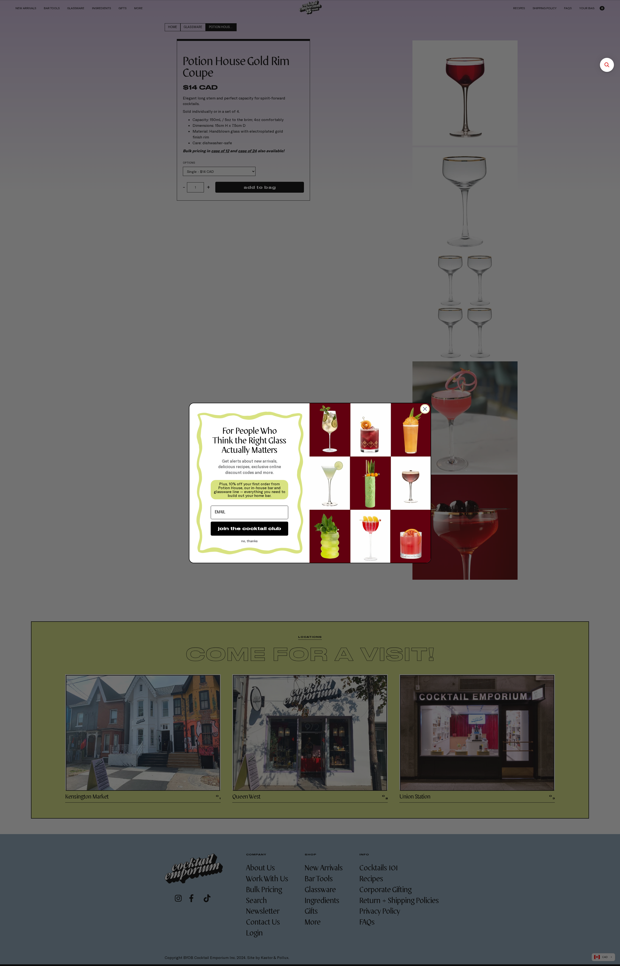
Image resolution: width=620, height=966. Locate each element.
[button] (607, 65)
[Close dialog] (425, 409)
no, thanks (249, 541)
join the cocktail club (249, 528)
